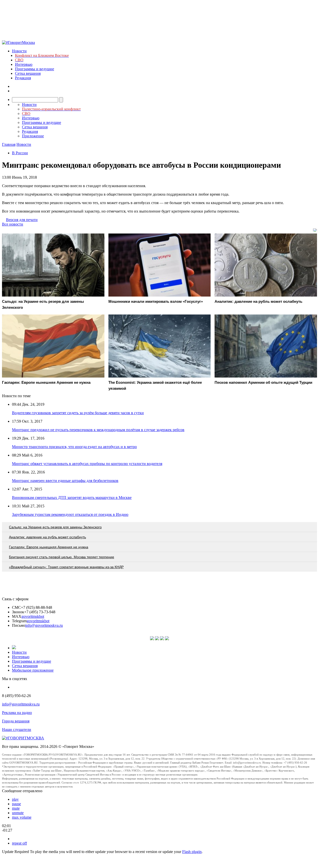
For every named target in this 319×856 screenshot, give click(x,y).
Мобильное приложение (33, 670)
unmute (18, 813)
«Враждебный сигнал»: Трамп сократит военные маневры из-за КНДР (66, 567)
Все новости (12, 224)
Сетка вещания (28, 73)
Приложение (33, 136)
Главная (8, 144)
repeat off (19, 843)
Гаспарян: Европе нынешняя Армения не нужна (48, 547)
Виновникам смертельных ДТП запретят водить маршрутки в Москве (72, 497)
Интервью (23, 64)
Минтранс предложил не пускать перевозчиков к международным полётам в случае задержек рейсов (98, 430)
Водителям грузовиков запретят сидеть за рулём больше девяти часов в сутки (78, 413)
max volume (21, 817)
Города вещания (15, 721)
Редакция (23, 78)
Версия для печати (22, 220)
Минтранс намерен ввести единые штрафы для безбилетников (65, 480)
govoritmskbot (32, 616)
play (15, 799)
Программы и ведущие (34, 69)
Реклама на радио (17, 712)
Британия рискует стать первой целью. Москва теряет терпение (61, 557)
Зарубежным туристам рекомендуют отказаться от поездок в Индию (70, 514)
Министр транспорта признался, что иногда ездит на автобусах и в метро (74, 447)
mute (16, 808)
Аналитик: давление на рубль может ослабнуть (47, 537)
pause (16, 804)
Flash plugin (192, 852)
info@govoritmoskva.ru (44, 625)
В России (20, 153)
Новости (19, 51)
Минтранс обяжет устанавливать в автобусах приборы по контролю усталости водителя (87, 464)
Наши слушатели (16, 729)
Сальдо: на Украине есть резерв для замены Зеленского (55, 527)
